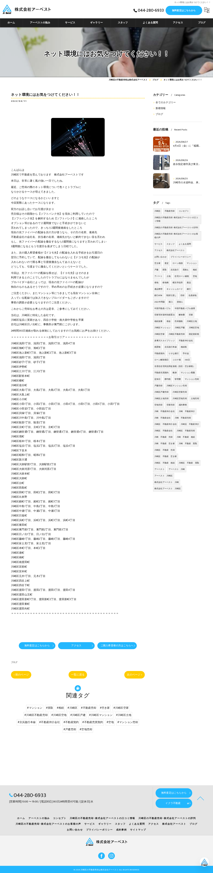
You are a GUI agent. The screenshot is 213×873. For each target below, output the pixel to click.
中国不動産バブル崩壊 (185, 308)
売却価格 (179, 321)
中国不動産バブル (162, 308)
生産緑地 (193, 295)
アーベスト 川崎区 (163, 475)
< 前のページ (21, 675)
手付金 (186, 353)
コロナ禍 (177, 359)
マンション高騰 (188, 372)
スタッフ (171, 244)
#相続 (60, 708)
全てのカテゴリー (166, 103)
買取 (164, 269)
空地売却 (158, 404)
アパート (158, 276)
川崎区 (157, 211)
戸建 (156, 269)
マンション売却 (192, 379)
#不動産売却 (88, 708)
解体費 (182, 314)
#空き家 (105, 708)
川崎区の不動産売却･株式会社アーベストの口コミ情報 (176, 219)
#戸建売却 (69, 729)
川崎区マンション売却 (177, 385)
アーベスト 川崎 (177, 469)
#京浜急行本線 (27, 722)
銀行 (189, 289)
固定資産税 (194, 334)
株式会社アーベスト (176, 250)
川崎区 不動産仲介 (190, 424)
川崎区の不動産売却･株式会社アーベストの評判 (176, 227)
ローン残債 (178, 263)
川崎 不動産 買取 (188, 443)
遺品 (189, 282)
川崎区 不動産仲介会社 (165, 424)
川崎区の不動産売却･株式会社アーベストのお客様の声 (176, 235)
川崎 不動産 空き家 (164, 443)
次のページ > (134, 675)
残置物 (157, 347)
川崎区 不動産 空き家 (165, 456)
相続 (195, 269)
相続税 (184, 347)
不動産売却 (170, 211)
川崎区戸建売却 (161, 392)
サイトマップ (138, 830)
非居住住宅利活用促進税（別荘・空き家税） (174, 366)
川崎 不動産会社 (162, 417)
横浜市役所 (178, 282)
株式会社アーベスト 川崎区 (167, 488)
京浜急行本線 (171, 347)
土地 (169, 276)
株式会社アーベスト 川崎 (166, 482)
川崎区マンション (162, 327)
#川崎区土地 (123, 715)
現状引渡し (171, 295)
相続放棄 (158, 321)
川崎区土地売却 (161, 398)
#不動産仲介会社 (49, 722)
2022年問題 (159, 302)
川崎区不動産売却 (177, 334)
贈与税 (168, 379)
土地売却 (195, 398)
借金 (169, 321)
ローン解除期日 (161, 359)
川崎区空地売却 (180, 398)
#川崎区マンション (100, 715)
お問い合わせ (160, 257)
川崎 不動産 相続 (186, 437)
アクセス (158, 250)
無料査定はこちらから (184, 10)
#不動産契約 (71, 722)
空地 (195, 276)
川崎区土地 (192, 321)
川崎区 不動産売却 (186, 430)
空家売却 (171, 404)
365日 (187, 359)
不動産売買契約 (161, 372)
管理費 (178, 379)
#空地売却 (86, 729)
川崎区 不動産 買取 (189, 463)
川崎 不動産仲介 (187, 411)
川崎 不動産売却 (183, 417)
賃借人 (180, 302)
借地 (156, 282)
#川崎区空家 (121, 708)
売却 (182, 295)
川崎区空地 (194, 327)
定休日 (157, 379)
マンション (192, 263)
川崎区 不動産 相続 (164, 463)
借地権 (165, 282)
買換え (186, 269)
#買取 (49, 708)
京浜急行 (175, 269)
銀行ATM (158, 295)
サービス (158, 244)
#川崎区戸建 (78, 715)
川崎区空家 (159, 334)
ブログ (14, 662)
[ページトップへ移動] (200, 798)
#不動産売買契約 (92, 722)
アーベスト (159, 469)
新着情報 (161, 108)
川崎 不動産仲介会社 (164, 411)
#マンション (34, 708)
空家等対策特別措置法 (164, 314)
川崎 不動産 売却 (163, 437)
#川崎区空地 (59, 715)
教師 (175, 372)
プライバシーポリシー (181, 257)
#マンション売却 (127, 722)
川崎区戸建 (180, 327)
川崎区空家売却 (180, 392)
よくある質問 (185, 244)
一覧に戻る (78, 675)
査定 (167, 263)
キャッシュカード (175, 289)
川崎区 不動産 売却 (164, 450)
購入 (171, 302)
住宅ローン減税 (182, 276)
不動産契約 (159, 353)
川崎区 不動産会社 (163, 430)
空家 (191, 314)
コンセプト (184, 211)
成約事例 (183, 404)
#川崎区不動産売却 (36, 715)
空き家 (157, 263)
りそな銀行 (174, 353)
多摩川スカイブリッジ (164, 340)
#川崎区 (72, 708)
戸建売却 (158, 385)
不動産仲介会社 (186, 340)
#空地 (110, 722)
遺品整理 (158, 289)
